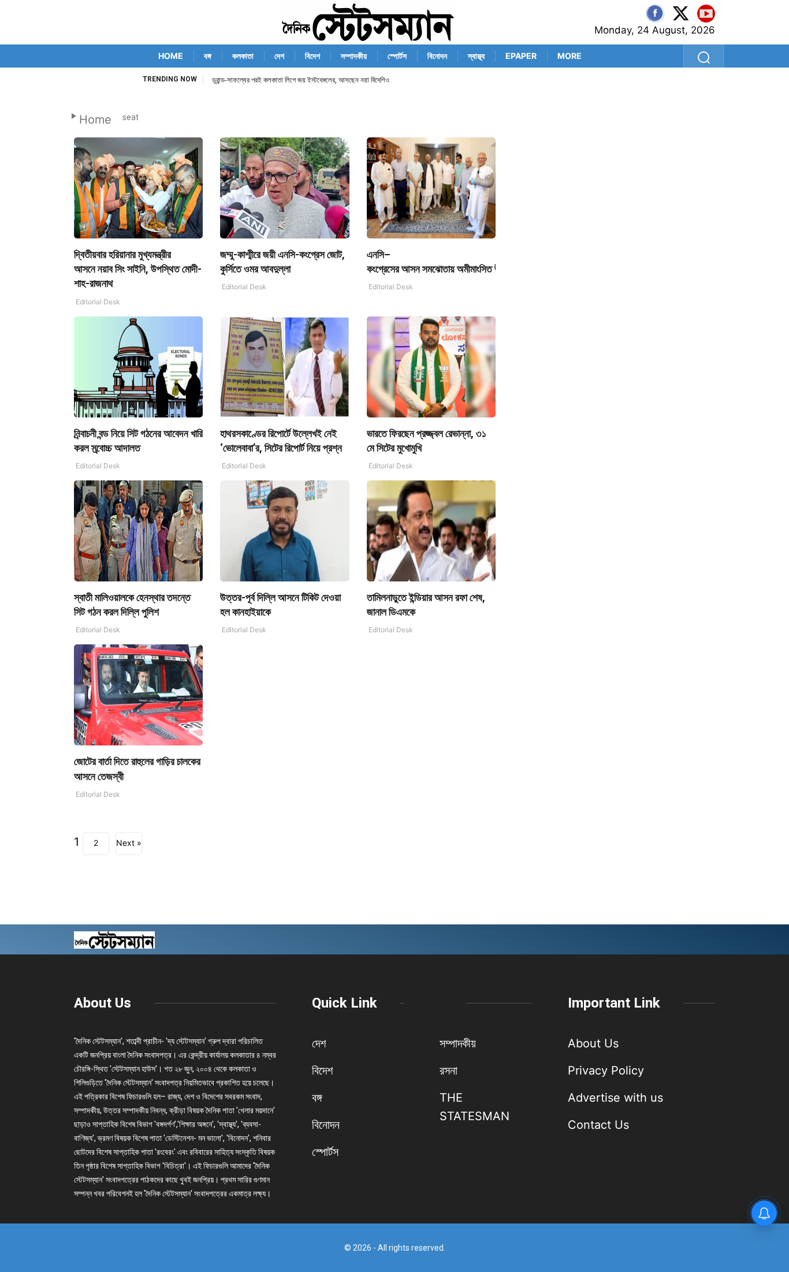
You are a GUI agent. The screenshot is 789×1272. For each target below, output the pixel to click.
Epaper (521, 56)
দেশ (279, 56)
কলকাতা (243, 56)
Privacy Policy (606, 1070)
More (569, 56)
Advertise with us (615, 1098)
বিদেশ (312, 56)
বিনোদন (437, 56)
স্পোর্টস (397, 56)
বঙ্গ (207, 56)
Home (170, 56)
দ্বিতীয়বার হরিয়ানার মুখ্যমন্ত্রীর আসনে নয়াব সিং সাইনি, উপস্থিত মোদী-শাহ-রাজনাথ (138, 268)
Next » (129, 843)
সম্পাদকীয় (354, 56)
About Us (102, 1003)
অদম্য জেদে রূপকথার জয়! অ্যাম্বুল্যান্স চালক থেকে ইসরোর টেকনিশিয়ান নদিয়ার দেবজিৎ (315, 80)
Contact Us (598, 1125)
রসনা (448, 1070)
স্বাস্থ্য (476, 56)
